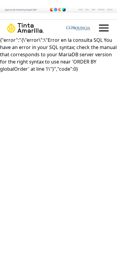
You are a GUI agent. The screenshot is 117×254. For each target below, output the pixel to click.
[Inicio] (32, 28)
